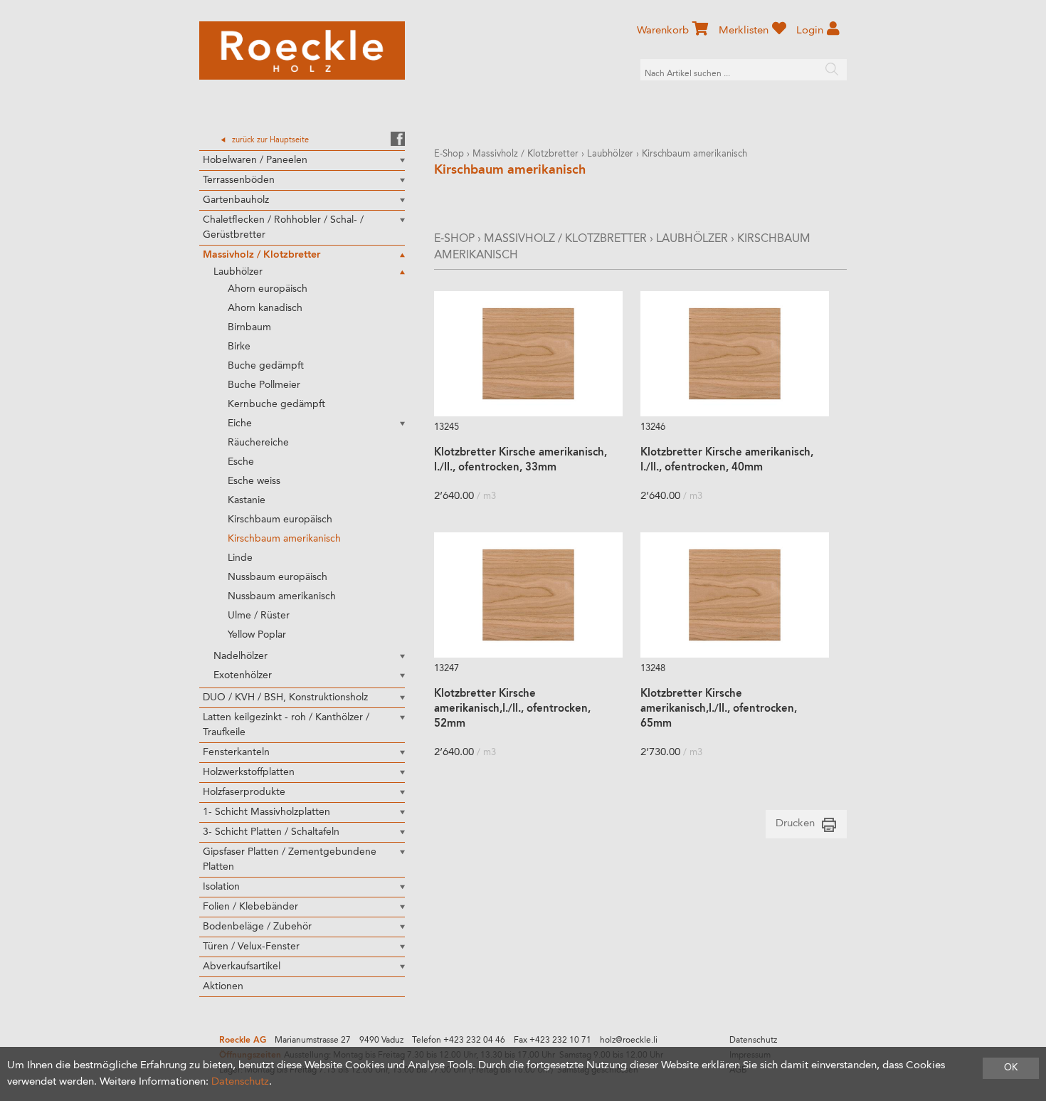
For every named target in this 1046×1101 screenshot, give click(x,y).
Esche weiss (254, 481)
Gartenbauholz (236, 200)
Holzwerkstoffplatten (249, 772)
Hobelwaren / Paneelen (255, 160)
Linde (240, 558)
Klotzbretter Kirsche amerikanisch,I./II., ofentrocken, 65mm (718, 709)
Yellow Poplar (257, 635)
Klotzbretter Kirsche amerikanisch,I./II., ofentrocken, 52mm (512, 709)
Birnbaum (249, 327)
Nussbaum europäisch (277, 577)
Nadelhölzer (240, 656)
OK (1011, 1068)
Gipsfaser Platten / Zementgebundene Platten (289, 859)
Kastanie (246, 500)
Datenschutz (753, 1040)
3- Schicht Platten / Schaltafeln (271, 832)
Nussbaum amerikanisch (282, 596)
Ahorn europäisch (267, 289)
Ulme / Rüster (259, 616)
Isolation (221, 887)
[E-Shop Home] (302, 50)
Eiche (240, 423)
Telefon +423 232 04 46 (458, 1040)
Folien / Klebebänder (250, 907)
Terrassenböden (239, 180)
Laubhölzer (238, 272)
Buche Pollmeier (264, 385)
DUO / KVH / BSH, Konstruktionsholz (285, 697)
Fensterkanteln (236, 752)
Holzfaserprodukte (244, 792)
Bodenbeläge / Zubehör (257, 927)
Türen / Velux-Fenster (251, 947)
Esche (241, 462)
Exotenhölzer (242, 675)
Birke (239, 347)
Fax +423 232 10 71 (552, 1040)
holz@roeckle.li (628, 1040)
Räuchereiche (258, 443)
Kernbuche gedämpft (276, 404)
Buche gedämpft (266, 366)
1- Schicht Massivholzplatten (266, 812)
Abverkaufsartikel (241, 966)
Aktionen (223, 986)
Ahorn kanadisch (265, 308)
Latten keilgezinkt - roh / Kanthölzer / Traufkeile (286, 724)
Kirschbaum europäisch (280, 520)
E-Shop (449, 154)
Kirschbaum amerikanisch (284, 539)
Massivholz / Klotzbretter (261, 255)
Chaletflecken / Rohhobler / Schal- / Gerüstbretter (283, 227)
